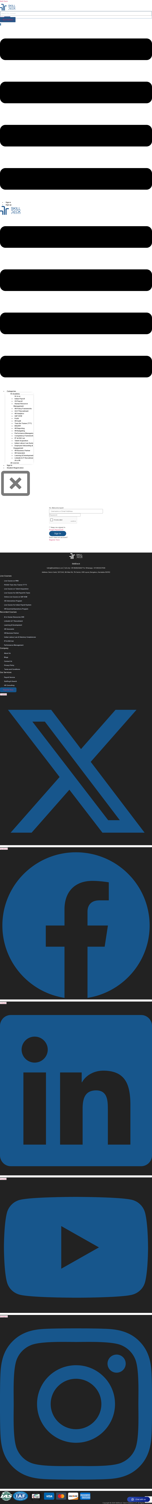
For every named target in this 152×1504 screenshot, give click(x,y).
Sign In (57, 533)
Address (45, 572)
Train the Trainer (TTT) (23, 423)
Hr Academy (15, 394)
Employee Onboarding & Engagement (23, 447)
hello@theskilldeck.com (55, 568)
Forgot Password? (56, 530)
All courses (14, 463)
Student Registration (15, 468)
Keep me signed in (58, 527)
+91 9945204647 (77, 568)
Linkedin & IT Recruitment (24, 458)
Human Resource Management (21, 405)
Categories (11, 391)
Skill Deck (4, 1)
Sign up (8, 205)
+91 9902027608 (99, 568)
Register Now (54, 540)
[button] (76, 114)
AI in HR (17, 460)
